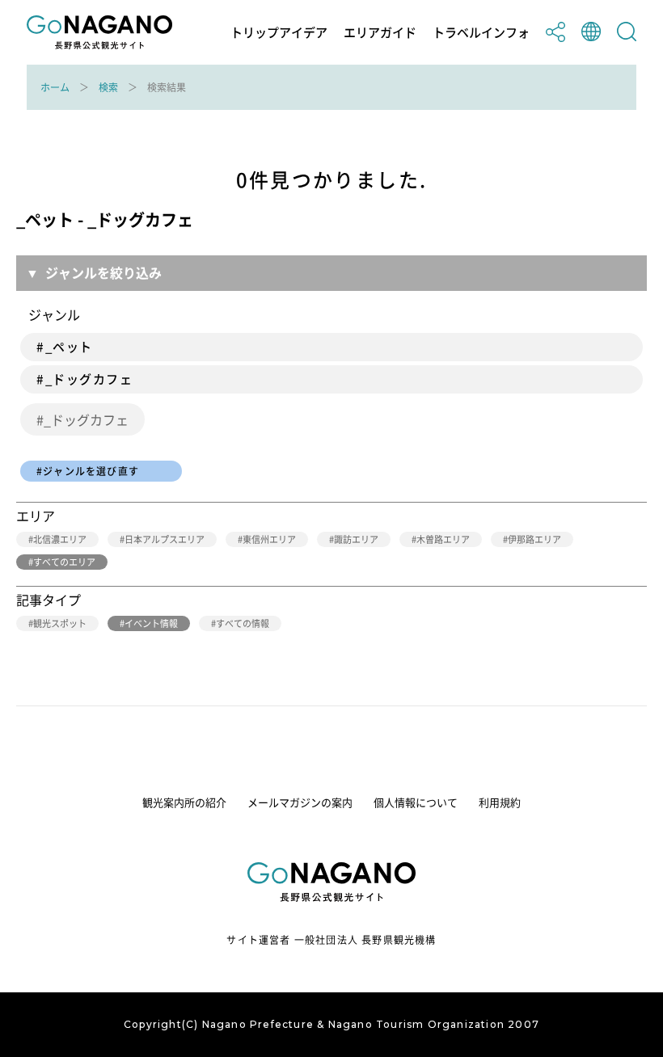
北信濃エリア (60, 539)
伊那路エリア (534, 539)
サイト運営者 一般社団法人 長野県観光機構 (331, 940)
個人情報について (416, 802)
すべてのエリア (64, 562)
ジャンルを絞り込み (103, 272)
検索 (108, 87)
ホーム (55, 87)
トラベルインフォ (481, 33)
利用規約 (500, 802)
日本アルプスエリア (165, 539)
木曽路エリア (443, 539)
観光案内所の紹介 (184, 802)
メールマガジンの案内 (300, 802)
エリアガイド (380, 33)
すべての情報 (242, 623)
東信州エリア (269, 539)
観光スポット (60, 623)
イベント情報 (151, 623)
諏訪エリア (356, 539)
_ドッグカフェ (86, 419)
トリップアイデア (278, 33)
